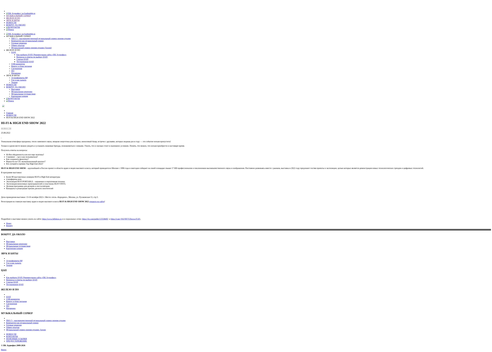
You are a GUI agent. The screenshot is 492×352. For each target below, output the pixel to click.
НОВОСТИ (11, 115)
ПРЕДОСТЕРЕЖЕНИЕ (16, 341)
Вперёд (9, 226)
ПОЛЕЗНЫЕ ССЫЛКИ (16, 339)
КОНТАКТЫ (12, 336)
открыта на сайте (96, 201)
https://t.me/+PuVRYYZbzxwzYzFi (125, 219)
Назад (8, 223)
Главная (9, 113)
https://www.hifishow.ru (52, 219)
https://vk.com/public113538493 (95, 219)
